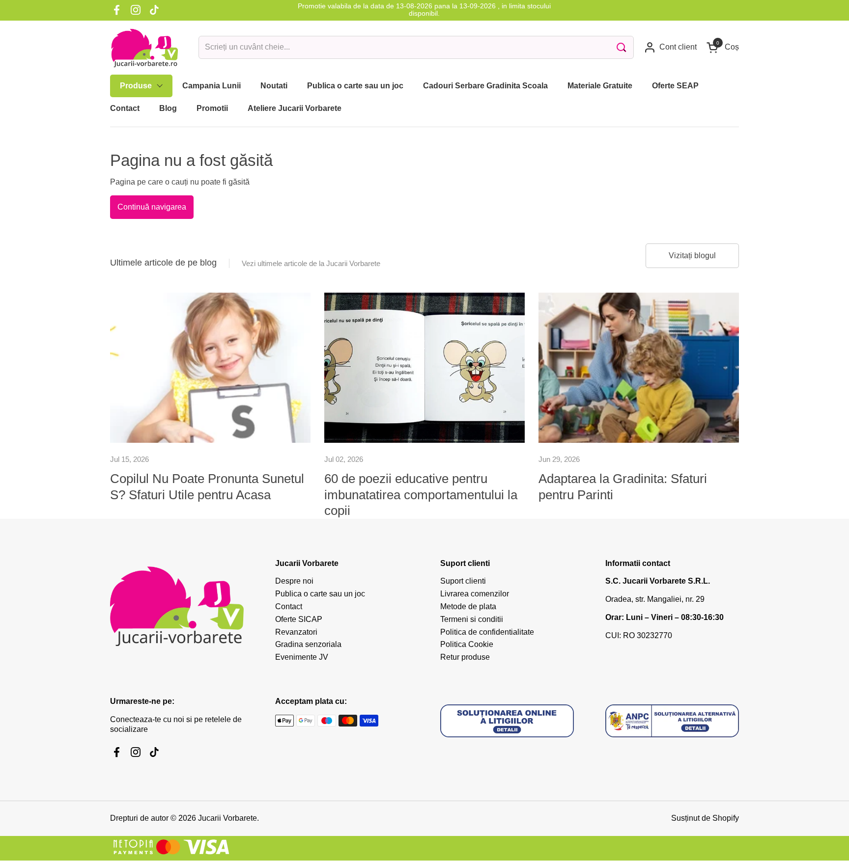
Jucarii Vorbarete (227, 818)
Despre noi (294, 581)
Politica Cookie (466, 644)
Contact (288, 606)
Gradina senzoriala (308, 644)
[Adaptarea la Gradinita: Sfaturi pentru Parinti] (638, 368)
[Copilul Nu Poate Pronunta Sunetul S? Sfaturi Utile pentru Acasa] (210, 368)
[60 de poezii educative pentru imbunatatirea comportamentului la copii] (424, 368)
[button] (723, 47)
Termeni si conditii (471, 619)
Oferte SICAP (298, 619)
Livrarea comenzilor (474, 594)
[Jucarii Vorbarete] (144, 47)
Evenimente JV (301, 657)
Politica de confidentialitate (487, 632)
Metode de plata (468, 606)
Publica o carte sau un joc (320, 594)
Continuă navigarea (151, 207)
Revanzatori (296, 632)
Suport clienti (463, 581)
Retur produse (465, 657)
